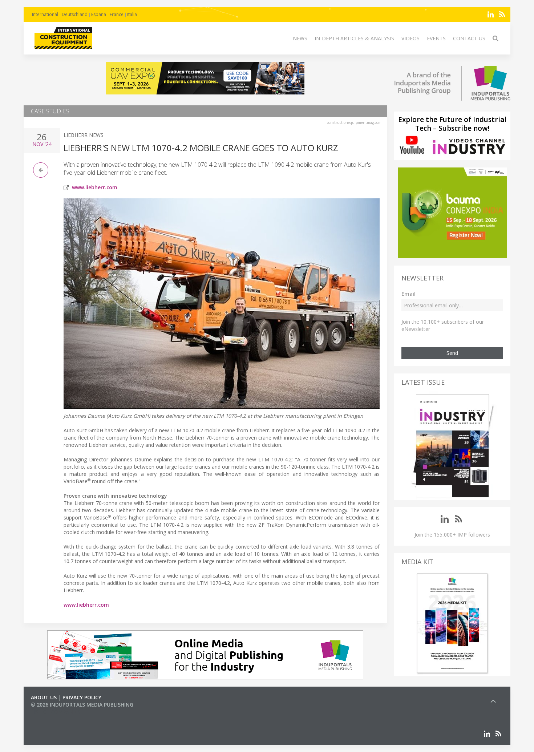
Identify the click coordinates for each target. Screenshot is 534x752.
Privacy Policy (81, 697)
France (117, 14)
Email (408, 293)
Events (436, 38)
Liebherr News (84, 135)
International (45, 14)
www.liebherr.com (94, 187)
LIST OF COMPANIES (55, 711)
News (300, 38)
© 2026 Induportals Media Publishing (82, 704)
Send (452, 352)
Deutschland (75, 14)
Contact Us (469, 38)
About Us (44, 697)
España (98, 14)
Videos (410, 38)
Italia (132, 14)
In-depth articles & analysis (354, 38)
